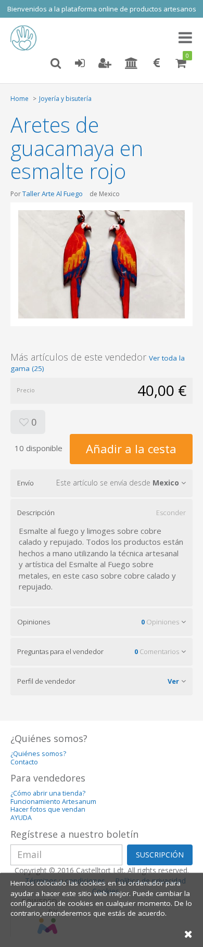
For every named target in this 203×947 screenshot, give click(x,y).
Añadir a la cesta (131, 448)
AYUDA (21, 817)
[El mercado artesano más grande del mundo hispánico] (26, 38)
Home (19, 98)
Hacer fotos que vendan (47, 809)
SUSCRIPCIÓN (160, 855)
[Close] (188, 934)
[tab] (101, 483)
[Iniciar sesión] (80, 63)
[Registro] (105, 63)
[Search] (56, 63)
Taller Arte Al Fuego (52, 193)
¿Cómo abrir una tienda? (47, 793)
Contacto (24, 762)
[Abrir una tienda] (131, 63)
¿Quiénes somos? (38, 753)
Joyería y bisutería (65, 98)
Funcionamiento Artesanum (53, 801)
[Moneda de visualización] (157, 63)
